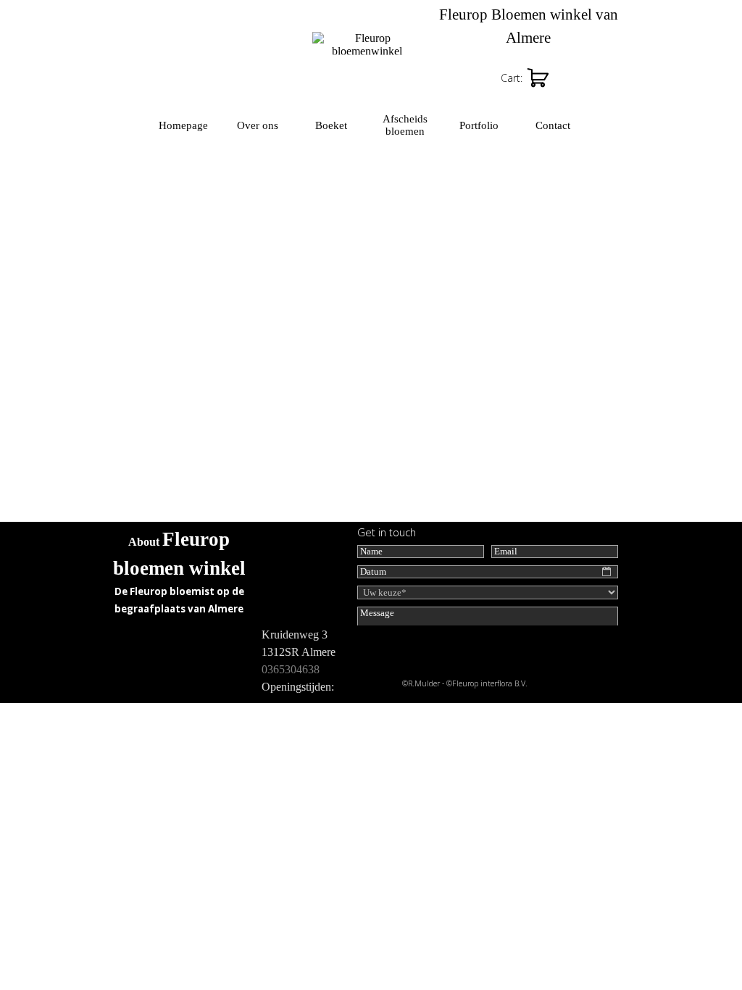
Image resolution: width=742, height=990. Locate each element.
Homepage (183, 125)
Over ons (257, 125)
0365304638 (291, 669)
